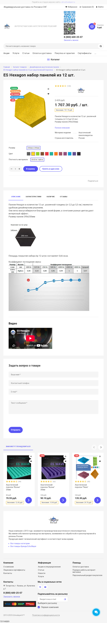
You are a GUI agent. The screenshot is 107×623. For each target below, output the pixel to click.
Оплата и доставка (42, 53)
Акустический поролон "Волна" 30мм (47, 487)
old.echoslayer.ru (68, 2)
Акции (6, 53)
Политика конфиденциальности (46, 615)
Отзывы (63, 197)
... (95, 53)
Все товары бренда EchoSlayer (23, 546)
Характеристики (33, 197)
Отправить (15, 430)
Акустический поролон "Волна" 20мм (13, 487)
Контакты (7, 573)
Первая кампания (50, 607)
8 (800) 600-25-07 (73, 37)
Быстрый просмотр (19, 467)
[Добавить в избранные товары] (31, 461)
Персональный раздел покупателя (87, 575)
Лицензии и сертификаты (14, 570)
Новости (41, 573)
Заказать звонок (71, 40)
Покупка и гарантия (65, 53)
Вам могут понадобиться (18, 446)
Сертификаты (84, 53)
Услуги (16, 53)
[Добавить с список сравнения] (31, 456)
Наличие (51, 197)
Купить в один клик (50, 169)
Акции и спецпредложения (49, 567)
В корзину (30, 169)
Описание (16, 197)
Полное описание (62, 128)
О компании (8, 567)
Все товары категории (20, 543)
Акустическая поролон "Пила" (81, 486)
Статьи (25, 53)
